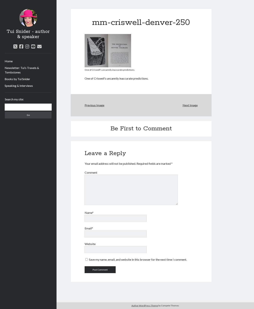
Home (9, 61)
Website (90, 244)
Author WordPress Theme (144, 305)
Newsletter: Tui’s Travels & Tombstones (22, 70)
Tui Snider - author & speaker (28, 34)
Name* (89, 212)
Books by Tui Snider (17, 79)
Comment (91, 172)
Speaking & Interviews (19, 85)
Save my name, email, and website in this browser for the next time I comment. (138, 259)
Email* (89, 228)
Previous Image (94, 105)
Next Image (190, 105)
